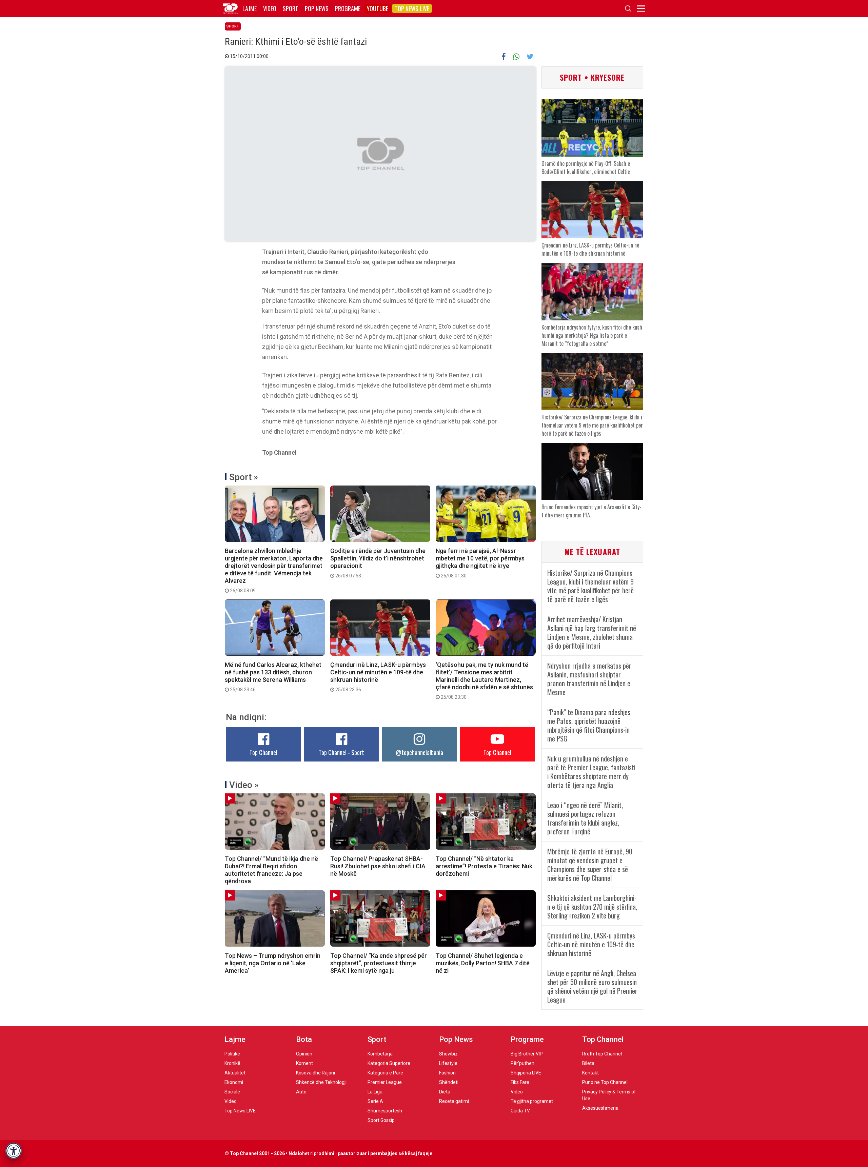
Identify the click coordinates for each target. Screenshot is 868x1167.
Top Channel (263, 752)
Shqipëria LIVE (526, 1072)
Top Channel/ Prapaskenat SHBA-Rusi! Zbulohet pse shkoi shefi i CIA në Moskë (378, 866)
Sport (290, 8)
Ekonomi (233, 1082)
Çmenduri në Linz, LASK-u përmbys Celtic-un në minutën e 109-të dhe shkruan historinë (378, 676)
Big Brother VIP (527, 1053)
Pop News (317, 8)
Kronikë (232, 1063)
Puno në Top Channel (605, 1082)
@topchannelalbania (419, 752)
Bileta (588, 1063)
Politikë (232, 1053)
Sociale (232, 1091)
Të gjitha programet (532, 1101)
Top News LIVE (412, 8)
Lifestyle (448, 1063)
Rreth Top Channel (602, 1053)
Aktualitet (234, 1072)
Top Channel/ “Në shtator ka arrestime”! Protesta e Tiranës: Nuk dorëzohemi (484, 866)
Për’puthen (522, 1063)
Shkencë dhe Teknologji (321, 1082)
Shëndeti (448, 1082)
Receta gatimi (454, 1101)
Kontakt (590, 1072)
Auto (301, 1091)
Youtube (377, 8)
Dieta (444, 1091)
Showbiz (448, 1053)
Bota (304, 1039)
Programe (347, 8)
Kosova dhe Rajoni (315, 1072)
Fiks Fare (520, 1082)
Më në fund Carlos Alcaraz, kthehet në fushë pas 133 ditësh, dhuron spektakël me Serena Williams (273, 676)
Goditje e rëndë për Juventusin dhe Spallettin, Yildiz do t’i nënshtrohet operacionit (378, 562)
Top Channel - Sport (341, 752)
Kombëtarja (380, 1053)
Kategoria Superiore (389, 1063)
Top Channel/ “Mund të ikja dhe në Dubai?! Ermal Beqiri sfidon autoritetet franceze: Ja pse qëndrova (271, 870)
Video (269, 8)
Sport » (243, 477)
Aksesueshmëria (600, 1108)
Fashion (447, 1072)
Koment (304, 1063)
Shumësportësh (385, 1110)
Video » (244, 785)
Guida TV (520, 1110)
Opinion (304, 1053)
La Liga (375, 1091)
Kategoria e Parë (385, 1072)
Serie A (375, 1101)
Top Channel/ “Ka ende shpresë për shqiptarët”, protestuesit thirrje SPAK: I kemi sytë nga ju (378, 963)
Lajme (249, 8)
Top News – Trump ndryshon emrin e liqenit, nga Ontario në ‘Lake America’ (272, 963)
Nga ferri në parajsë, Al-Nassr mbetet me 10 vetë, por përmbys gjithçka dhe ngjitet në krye (480, 562)
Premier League (385, 1082)
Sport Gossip (381, 1120)
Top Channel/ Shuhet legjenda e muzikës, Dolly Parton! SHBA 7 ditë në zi (483, 963)
